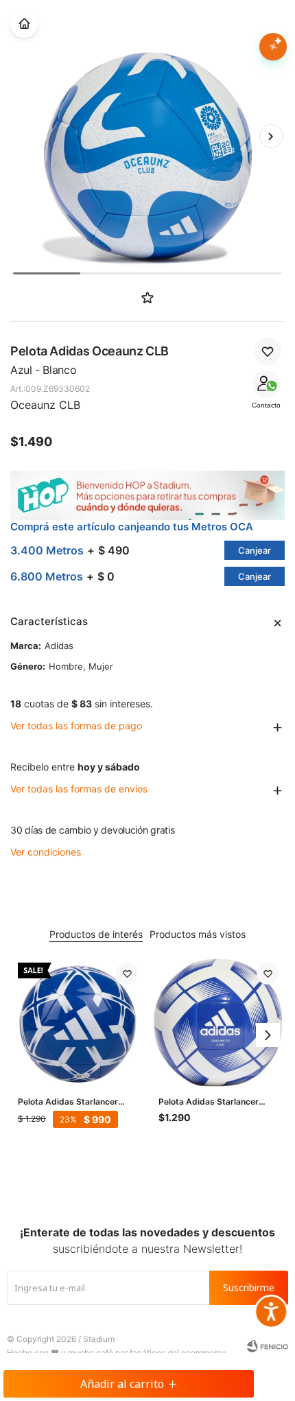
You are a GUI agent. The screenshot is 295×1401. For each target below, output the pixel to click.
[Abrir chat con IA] (273, 46)
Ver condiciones (45, 852)
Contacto (266, 405)
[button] (271, 136)
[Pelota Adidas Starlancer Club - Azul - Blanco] (78, 1023)
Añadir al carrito (122, 1383)
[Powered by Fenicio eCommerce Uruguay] (267, 1346)
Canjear (254, 550)
